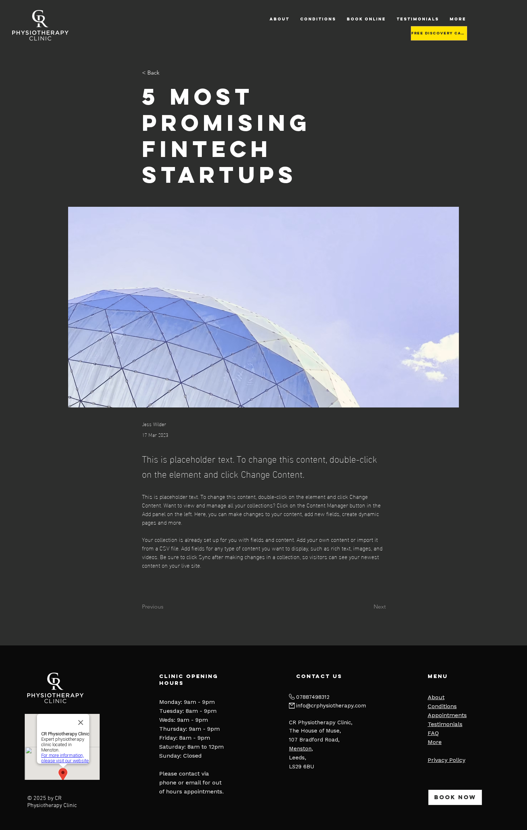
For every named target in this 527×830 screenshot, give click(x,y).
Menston (300, 748)
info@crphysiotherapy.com (331, 705)
